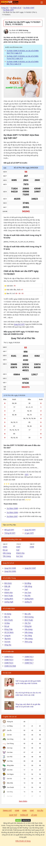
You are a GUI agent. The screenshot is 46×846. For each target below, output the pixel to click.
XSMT (18, 547)
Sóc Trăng (28, 635)
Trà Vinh (7, 642)
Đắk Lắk (7, 586)
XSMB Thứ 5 (29, 660)
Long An (7, 635)
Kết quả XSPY (9, 530)
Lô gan (34, 815)
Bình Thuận (29, 620)
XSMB (32, 547)
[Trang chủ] (9, 2)
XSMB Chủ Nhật (10, 666)
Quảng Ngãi (8, 602)
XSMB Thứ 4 (8, 660)
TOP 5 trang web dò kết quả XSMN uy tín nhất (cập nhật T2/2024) (28, 682)
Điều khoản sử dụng (23, 841)
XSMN (5, 547)
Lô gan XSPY (29, 533)
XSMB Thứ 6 (8, 663)
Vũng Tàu (7, 645)
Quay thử (13, 815)
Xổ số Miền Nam (9, 608)
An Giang (7, 614)
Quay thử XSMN (10, 571)
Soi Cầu (40, 810)
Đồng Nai (28, 626)
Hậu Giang (28, 629)
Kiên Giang (7, 553)
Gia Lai (6, 589)
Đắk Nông (28, 586)
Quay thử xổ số (8, 563)
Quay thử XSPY (19, 324)
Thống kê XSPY (9, 533)
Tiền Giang (7, 556)
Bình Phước (8, 620)
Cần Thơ (28, 623)
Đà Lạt (5, 550)
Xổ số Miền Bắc (8, 651)
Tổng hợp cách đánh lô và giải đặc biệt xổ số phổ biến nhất (28, 705)
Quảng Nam (29, 599)
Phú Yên (27, 595)
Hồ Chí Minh (8, 632)
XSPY (26, 474)
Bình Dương (29, 617)
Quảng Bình (8, 599)
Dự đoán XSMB (12, 508)
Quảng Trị (28, 602)
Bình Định (8, 583)
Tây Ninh (7, 638)
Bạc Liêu (28, 614)
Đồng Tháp (8, 629)
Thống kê (24, 815)
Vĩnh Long (28, 642)
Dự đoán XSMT (12, 516)
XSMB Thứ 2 (8, 656)
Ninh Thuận (8, 595)
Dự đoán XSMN (12, 512)
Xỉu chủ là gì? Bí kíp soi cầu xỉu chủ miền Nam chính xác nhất (28, 694)
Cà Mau (7, 623)
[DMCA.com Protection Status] (23, 820)
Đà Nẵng (28, 583)
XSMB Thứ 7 (29, 663)
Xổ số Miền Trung (9, 578)
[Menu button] (42, 2)
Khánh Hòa (20, 553)
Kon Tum (19, 556)
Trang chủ (7, 810)
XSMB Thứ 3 (29, 656)
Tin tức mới (7, 673)
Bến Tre (7, 617)
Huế (17, 550)
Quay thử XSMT (30, 568)
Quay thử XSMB (10, 568)
